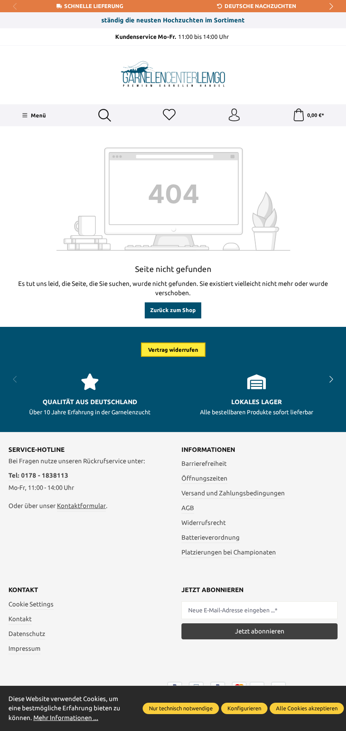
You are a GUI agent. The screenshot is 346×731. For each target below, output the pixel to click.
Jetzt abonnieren (259, 631)
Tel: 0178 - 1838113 (38, 475)
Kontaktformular (81, 505)
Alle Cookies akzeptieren (307, 708)
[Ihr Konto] (234, 115)
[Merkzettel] (169, 115)
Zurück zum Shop (173, 310)
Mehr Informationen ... (65, 717)
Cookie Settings (31, 604)
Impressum (24, 648)
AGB (187, 507)
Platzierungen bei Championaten (228, 552)
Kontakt (20, 618)
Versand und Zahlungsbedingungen (233, 493)
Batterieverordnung (210, 537)
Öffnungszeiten (204, 478)
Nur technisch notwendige (181, 708)
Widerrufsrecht (203, 522)
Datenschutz (26, 633)
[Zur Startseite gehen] (173, 73)
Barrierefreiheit (204, 463)
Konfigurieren (244, 708)
